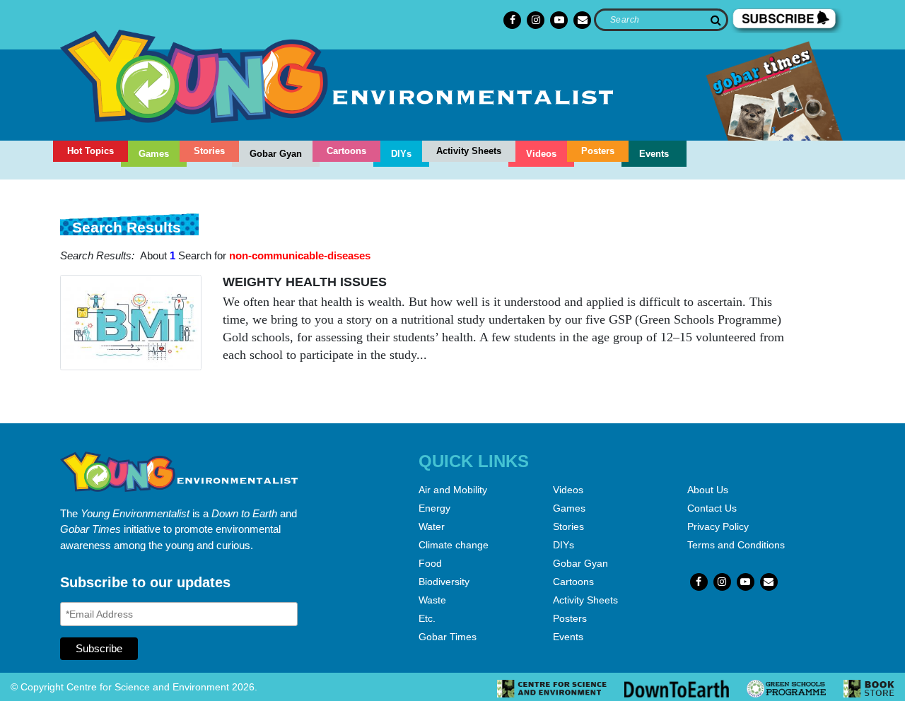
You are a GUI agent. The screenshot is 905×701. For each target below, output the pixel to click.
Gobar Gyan (276, 153)
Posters (597, 151)
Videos (541, 153)
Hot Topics (90, 151)
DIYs (401, 153)
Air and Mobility (453, 489)
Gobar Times (448, 636)
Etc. (427, 618)
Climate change (454, 544)
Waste (432, 600)
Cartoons (346, 151)
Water (432, 526)
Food (430, 563)
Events (654, 153)
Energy (434, 508)
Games (154, 153)
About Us (707, 489)
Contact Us (712, 508)
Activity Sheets (468, 151)
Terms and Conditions (736, 544)
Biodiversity (444, 581)
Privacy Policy (718, 526)
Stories (209, 151)
